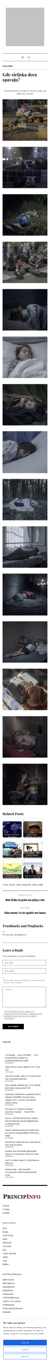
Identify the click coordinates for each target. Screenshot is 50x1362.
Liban (18, 851)
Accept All (25, 1342)
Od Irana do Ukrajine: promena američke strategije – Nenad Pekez (20, 1077)
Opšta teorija (8, 1246)
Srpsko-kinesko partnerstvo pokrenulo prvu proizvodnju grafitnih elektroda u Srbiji (22, 1100)
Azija (5, 1227)
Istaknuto (7, 1308)
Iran (4, 1216)
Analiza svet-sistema (12, 1268)
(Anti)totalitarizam (11, 1264)
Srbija (40, 851)
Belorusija (7, 1209)
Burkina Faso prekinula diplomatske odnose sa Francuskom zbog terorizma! (22, 1119)
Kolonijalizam (9, 1253)
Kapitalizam (8, 1257)
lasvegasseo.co (20, 901)
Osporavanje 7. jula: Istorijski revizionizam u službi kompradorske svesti (21, 1139)
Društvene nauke (10, 1305)
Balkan (6, 1231)
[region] (25, 1340)
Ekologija (7, 1279)
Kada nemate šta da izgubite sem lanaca (25, 880)
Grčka (5, 851)
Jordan (12, 851)
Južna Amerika (9, 1220)
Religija (6, 1312)
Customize (25, 1349)
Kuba (5, 1206)
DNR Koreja (8, 1202)
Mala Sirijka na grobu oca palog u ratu (25, 867)
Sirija (34, 851)
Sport (5, 1315)
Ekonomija (7, 1301)
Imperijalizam (9, 1250)
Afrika (5, 1224)
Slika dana (8, 33)
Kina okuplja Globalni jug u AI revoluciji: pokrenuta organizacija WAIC (23, 1053)
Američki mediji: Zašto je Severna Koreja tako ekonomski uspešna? (23, 1044)
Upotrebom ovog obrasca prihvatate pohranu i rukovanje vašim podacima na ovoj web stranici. (23, 982)
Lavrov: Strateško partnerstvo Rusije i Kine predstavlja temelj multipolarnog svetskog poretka (21, 1088)
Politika (6, 1298)
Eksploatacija (8, 1271)
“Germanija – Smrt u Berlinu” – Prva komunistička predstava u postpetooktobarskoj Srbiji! (21, 1025)
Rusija (5, 1198)
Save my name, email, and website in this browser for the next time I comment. (24, 949)
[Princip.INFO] (25, 10)
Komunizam (8, 1261)
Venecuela (7, 1213)
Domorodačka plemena (13, 1275)
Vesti (5, 1294)
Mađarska (26, 851)
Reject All (25, 1356)
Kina (5, 1195)
